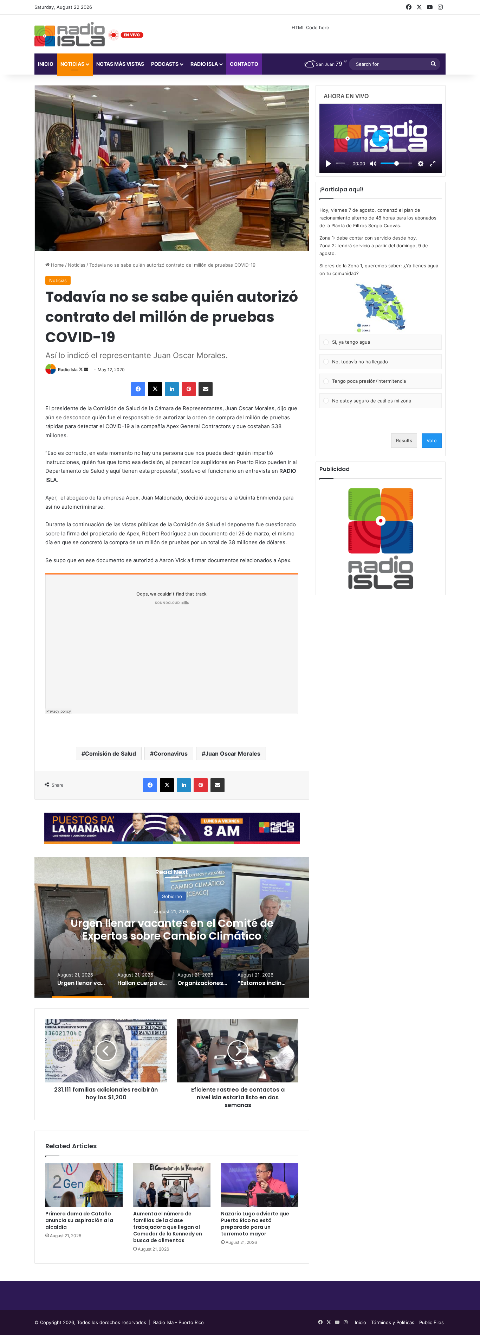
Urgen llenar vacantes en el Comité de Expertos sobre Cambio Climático (172, 929)
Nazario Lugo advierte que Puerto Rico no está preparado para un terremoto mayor (255, 1223)
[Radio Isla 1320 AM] (69, 34)
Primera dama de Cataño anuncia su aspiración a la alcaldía (79, 1220)
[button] (380, 308)
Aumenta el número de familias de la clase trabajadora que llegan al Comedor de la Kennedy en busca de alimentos (167, 1227)
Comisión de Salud (110, 753)
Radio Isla (68, 369)
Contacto (244, 64)
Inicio (45, 64)
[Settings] (420, 163)
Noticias (72, 64)
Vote (432, 440)
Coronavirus (171, 753)
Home (57, 265)
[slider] (340, 163)
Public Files (431, 1322)
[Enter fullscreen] (432, 163)
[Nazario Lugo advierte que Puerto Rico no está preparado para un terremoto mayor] (259, 1185)
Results (404, 440)
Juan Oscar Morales (232, 753)
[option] (171, 927)
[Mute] (373, 163)
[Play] (328, 163)
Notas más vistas (120, 64)
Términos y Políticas (392, 1322)
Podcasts (165, 64)
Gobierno (172, 896)
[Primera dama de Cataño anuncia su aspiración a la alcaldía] (84, 1185)
